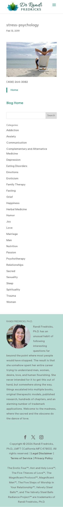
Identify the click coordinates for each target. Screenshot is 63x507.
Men (9, 240)
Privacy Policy (44, 458)
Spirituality (13, 289)
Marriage (12, 234)
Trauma (11, 295)
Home (14, 89)
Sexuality (12, 277)
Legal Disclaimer (41, 453)
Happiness (12, 203)
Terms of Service (21, 458)
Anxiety (11, 136)
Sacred (10, 271)
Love (9, 227)
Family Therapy (15, 184)
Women (11, 302)
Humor (10, 215)
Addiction (12, 130)
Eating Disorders (16, 166)
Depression (13, 159)
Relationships (14, 264)
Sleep (9, 283)
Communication (16, 142)
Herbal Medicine (16, 209)
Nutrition (12, 246)
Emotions (12, 172)
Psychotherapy (15, 258)
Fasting (11, 190)
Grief (9, 196)
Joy (8, 221)
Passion (11, 252)
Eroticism (12, 178)
